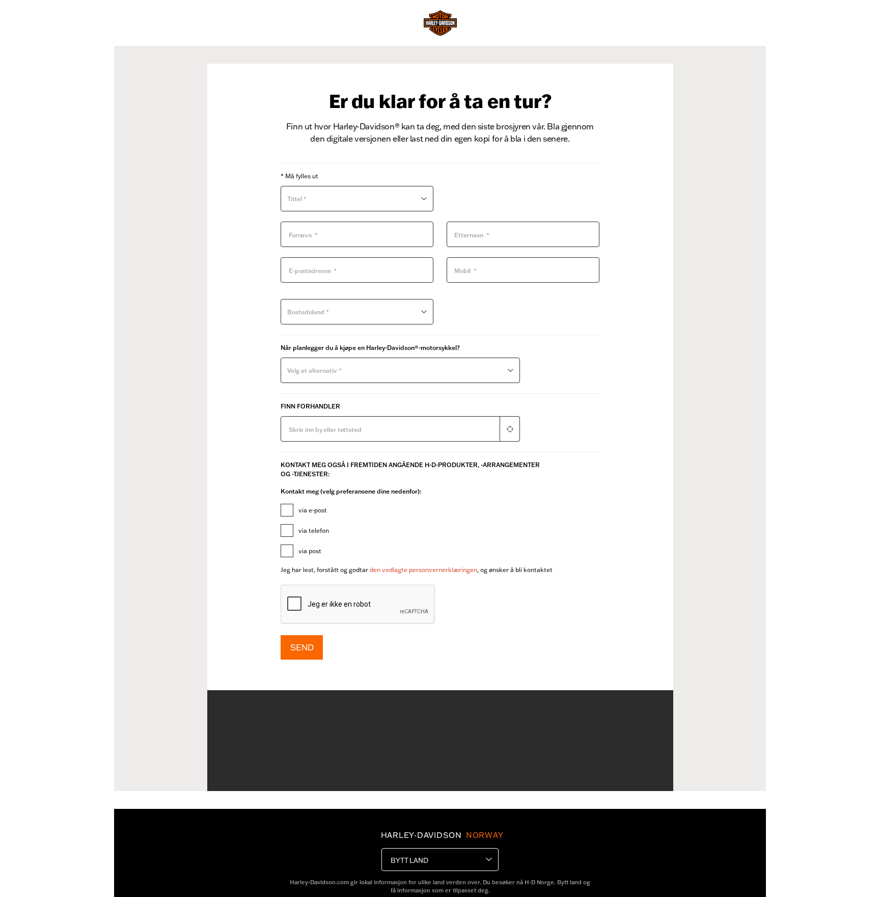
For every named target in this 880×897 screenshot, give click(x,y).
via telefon (313, 530)
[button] (510, 429)
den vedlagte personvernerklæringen (423, 570)
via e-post (312, 510)
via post (309, 551)
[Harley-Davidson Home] (440, 23)
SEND (301, 647)
